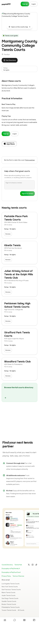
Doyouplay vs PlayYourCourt (11, 572)
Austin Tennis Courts (8, 595)
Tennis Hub (18, 565)
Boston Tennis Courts (9, 604)
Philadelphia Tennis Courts (10, 607)
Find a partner (30, 160)
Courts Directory (7, 565)
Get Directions (11, 60)
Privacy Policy (6, 576)
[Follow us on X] (29, 565)
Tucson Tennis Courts (9, 610)
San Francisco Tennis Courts (11, 589)
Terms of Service (18, 576)
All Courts (21, 610)
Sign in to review (27, 193)
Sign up (24, 4)
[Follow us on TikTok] (36, 565)
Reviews (8, 234)
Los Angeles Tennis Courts (10, 584)
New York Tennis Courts (10, 587)
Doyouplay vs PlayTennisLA (11, 568)
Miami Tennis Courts (8, 592)
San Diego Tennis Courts (10, 598)
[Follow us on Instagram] (33, 565)
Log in (34, 4)
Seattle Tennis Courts (9, 601)
